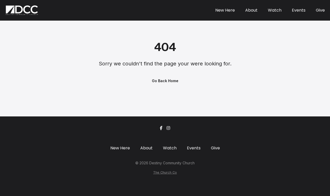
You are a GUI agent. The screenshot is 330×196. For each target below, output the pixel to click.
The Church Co (165, 172)
